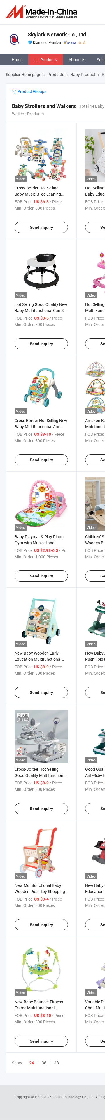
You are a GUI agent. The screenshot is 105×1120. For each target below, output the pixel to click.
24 (31, 1063)
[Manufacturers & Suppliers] (42, 11)
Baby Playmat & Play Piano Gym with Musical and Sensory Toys (39, 543)
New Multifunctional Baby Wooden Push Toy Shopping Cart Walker (40, 891)
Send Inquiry (41, 227)
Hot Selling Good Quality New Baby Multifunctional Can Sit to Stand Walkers (41, 310)
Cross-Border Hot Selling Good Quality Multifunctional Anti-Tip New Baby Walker (40, 775)
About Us (77, 59)
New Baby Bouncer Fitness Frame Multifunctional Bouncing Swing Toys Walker (40, 1008)
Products (48, 59)
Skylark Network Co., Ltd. (58, 34)
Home (17, 59)
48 (56, 1063)
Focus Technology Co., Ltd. (73, 1096)
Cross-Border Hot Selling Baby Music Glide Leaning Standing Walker (38, 194)
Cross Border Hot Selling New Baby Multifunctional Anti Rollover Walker (41, 426)
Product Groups (31, 91)
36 (44, 1063)
